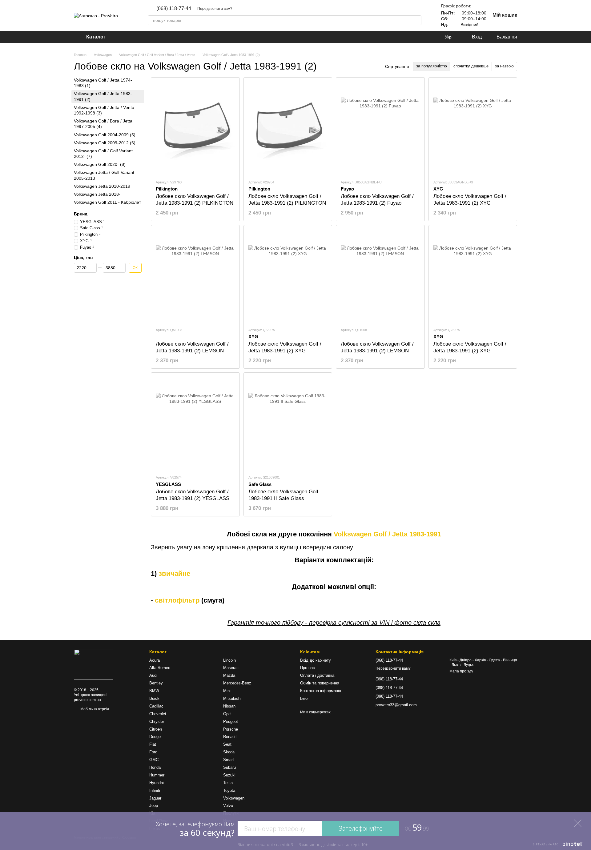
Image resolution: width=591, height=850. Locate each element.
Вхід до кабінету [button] (315, 660)
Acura (154, 660)
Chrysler (156, 721)
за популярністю (431, 66)
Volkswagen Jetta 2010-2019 (102, 186)
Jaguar (155, 798)
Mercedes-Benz (237, 683)
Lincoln (229, 660)
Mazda (229, 675)
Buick (154, 698)
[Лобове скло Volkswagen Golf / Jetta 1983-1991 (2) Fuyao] (380, 128)
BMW (154, 690)
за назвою (504, 66)
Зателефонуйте (361, 828)
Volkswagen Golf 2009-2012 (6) (104, 142)
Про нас (307, 667)
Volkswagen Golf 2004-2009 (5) (104, 134)
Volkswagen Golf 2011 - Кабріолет (107, 202)
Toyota (229, 790)
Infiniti (154, 790)
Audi (153, 675)
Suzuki (229, 775)
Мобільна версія (94, 709)
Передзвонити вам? (214, 8)
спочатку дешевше (470, 66)
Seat (227, 744)
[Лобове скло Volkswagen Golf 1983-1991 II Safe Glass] (288, 423)
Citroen (155, 729)
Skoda (229, 752)
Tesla (228, 782)
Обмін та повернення (319, 683)
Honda (155, 767)
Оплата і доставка (317, 675)
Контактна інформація (320, 690)
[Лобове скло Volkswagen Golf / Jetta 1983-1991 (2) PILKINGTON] (195, 128)
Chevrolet (157, 714)
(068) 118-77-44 (173, 8)
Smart (228, 759)
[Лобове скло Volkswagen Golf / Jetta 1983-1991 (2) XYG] (473, 128)
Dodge (155, 736)
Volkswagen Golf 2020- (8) (100, 164)
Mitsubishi (232, 698)
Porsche (230, 729)
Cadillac (156, 706)
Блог (304, 698)
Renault (230, 736)
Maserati (231, 667)
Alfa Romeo (159, 667)
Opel (227, 714)
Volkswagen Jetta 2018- (97, 194)
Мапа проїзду (461, 671)
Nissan (229, 706)
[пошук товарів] (416, 20)
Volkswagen (233, 798)
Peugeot (230, 721)
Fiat (152, 744)
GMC (154, 759)
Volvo (228, 805)
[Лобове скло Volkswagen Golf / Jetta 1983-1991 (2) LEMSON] (195, 276)
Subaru (229, 767)
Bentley (156, 683)
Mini (227, 690)
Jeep (153, 805)
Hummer (156, 775)
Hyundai (156, 782)
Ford (153, 752)
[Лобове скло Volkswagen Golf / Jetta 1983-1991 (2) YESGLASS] (195, 423)
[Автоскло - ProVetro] (93, 664)
